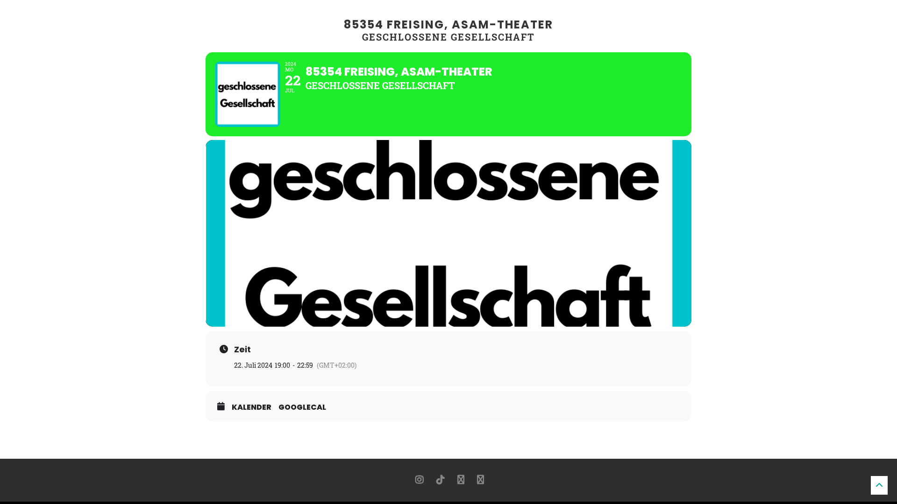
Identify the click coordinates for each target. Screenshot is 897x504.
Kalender (251, 407)
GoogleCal (302, 407)
